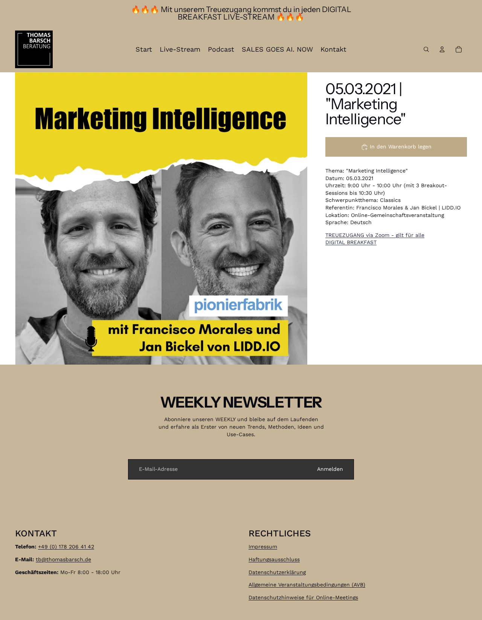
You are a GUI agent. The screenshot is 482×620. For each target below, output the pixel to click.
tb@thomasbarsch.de (63, 559)
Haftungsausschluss (274, 559)
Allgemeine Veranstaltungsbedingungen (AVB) (307, 585)
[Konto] (442, 49)
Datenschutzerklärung (277, 572)
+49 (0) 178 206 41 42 (66, 547)
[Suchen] (426, 49)
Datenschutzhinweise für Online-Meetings (303, 597)
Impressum (263, 547)
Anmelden (330, 469)
